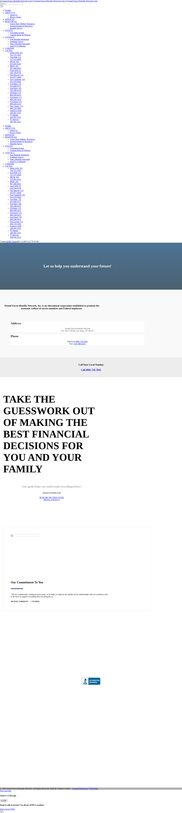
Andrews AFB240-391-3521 (15, 112)
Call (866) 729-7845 (91, 369)
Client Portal (91, 720)
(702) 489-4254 (79, 344)
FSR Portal (93, 789)
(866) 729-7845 (81, 342)
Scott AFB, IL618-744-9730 (15, 72)
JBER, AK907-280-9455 (15, 67)
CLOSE (3, 801)
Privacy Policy (7, 647)
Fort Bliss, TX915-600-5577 (15, 85)
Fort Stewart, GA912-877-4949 (17, 76)
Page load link (5, 791)
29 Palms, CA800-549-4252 (15, 94)
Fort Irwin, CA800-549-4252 (16, 98)
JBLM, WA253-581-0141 (15, 63)
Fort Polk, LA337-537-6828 (15, 58)
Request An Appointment (11, 643)
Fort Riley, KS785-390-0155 (15, 89)
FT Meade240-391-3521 (15, 116)
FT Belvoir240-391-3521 (15, 120)
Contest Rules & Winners (11, 640)
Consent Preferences (80, 789)
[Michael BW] (25, 536)
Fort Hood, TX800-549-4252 (16, 103)
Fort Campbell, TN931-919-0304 (17, 80)
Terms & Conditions (9, 651)
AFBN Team (11, 241)
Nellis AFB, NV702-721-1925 (16, 54)
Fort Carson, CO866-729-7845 (16, 107)
